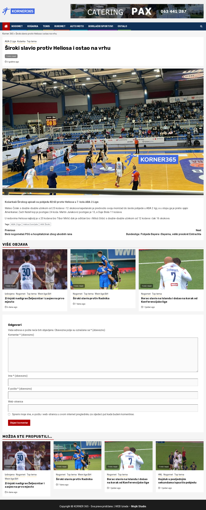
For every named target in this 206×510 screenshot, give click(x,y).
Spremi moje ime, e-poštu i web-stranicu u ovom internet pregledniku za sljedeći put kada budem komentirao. (73, 414)
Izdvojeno (10, 294)
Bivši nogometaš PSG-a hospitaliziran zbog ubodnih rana (38, 232)
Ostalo (122, 26)
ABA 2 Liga (10, 41)
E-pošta (20, 388)
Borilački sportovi (100, 26)
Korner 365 (8, 33)
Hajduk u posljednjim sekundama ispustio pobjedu (177, 481)
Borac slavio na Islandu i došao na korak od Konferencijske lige (128, 481)
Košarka (32, 26)
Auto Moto (77, 26)
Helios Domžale (30, 224)
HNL (160, 474)
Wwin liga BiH (44, 294)
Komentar (21, 334)
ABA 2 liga (16, 224)
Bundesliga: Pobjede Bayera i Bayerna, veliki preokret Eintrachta (163, 232)
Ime (18, 375)
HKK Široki (45, 224)
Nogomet (17, 26)
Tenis (46, 26)
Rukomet (60, 26)
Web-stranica (15, 401)
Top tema (32, 41)
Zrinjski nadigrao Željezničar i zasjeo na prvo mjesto (25, 485)
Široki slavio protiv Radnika (91, 298)
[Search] (201, 26)
